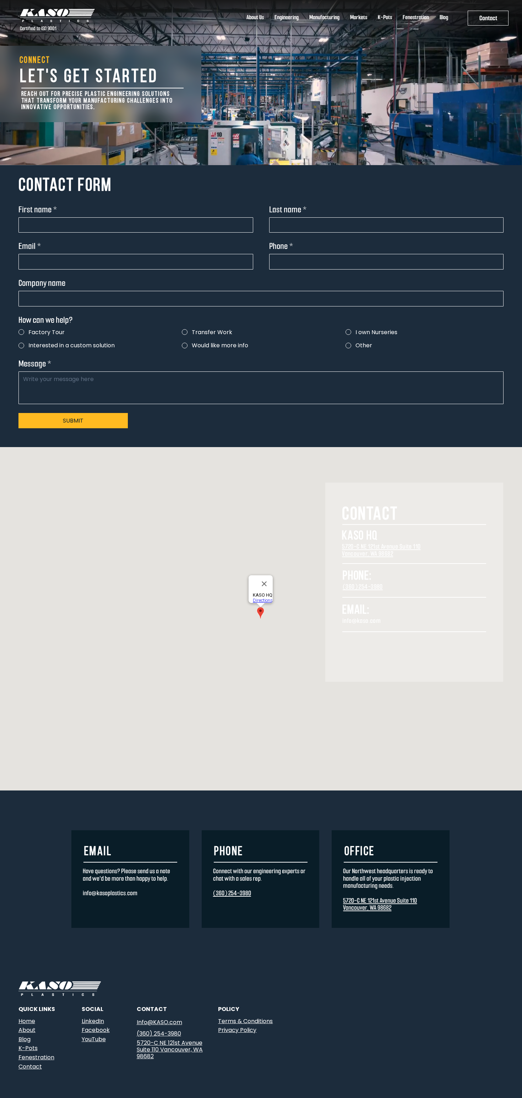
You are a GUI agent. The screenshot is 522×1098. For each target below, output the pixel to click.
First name (37, 209)
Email (29, 246)
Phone (281, 246)
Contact (30, 1066)
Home (26, 1021)
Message (34, 364)
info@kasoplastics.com (110, 892)
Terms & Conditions (245, 1021)
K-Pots (28, 1048)
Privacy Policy (237, 1030)
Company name (41, 283)
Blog (24, 1039)
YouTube (94, 1039)
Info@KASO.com (159, 1022)
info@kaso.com (361, 620)
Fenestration (36, 1057)
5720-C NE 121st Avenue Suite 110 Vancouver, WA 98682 (381, 550)
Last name (288, 209)
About (27, 1030)
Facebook (96, 1030)
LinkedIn (93, 1021)
